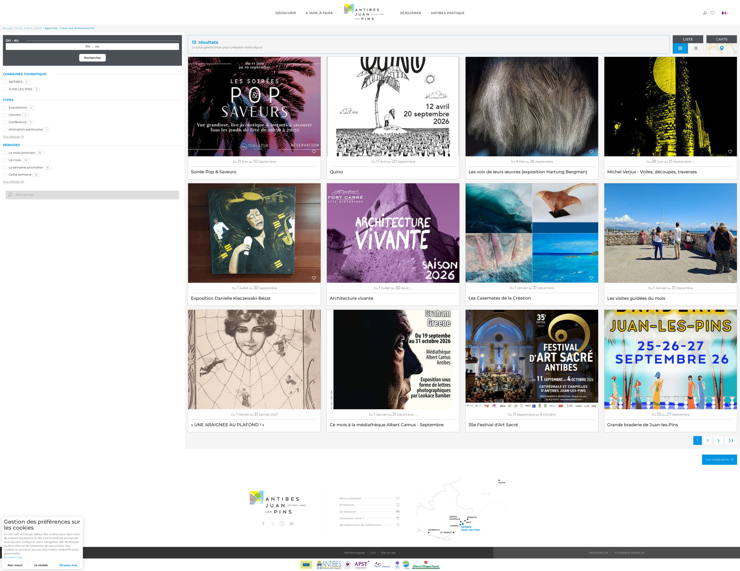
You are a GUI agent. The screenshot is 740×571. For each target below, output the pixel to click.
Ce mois (18, 160)
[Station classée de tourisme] (406, 564)
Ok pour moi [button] (68, 565)
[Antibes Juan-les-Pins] (277, 502)
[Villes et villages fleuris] (426, 564)
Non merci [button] (15, 565)
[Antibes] (328, 564)
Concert (17, 115)
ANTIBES (18, 82)
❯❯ (730, 440)
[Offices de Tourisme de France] (397, 564)
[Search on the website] (705, 13)
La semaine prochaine (29, 167)
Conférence (20, 122)
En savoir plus (13, 557)
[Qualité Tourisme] (348, 564)
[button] (286, 13)
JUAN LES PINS (23, 89)
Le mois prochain (25, 153)
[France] (382, 564)
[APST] (361, 564)
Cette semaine (23, 174)
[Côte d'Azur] (306, 564)
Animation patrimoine (28, 129)
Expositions (20, 107)
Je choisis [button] (41, 565)
